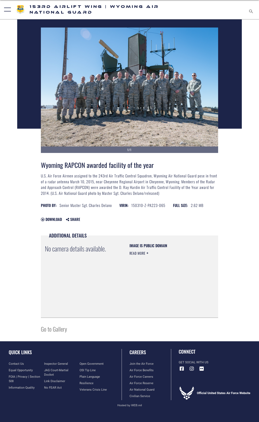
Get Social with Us (193, 362)
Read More (138, 253)
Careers (138, 352)
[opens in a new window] (201, 369)
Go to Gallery (54, 328)
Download (53, 219)
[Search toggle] (251, 9)
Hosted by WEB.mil (129, 405)
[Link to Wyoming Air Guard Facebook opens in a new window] (182, 369)
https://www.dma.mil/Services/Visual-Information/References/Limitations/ (154, 293)
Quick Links (20, 352)
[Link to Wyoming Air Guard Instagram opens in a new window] (192, 369)
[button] (6, 9)
